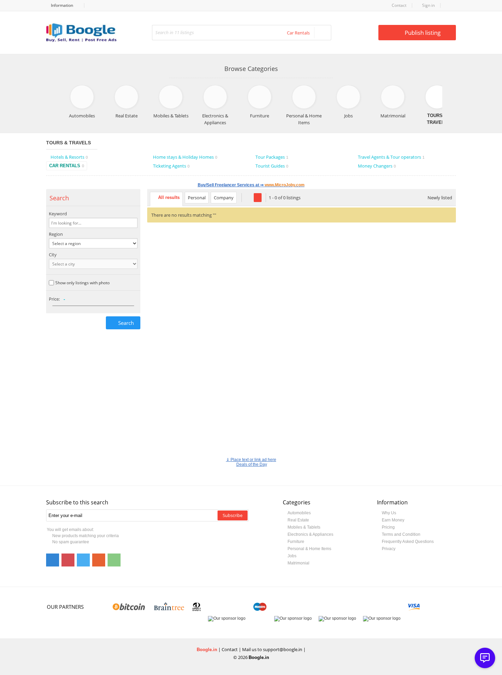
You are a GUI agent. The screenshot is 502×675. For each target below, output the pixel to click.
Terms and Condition (401, 534)
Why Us (389, 513)
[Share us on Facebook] (52, 560)
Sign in (428, 5)
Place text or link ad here (253, 459)
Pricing (388, 527)
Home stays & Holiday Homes (185, 157)
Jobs (292, 556)
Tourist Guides (271, 166)
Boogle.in (207, 649)
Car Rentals (66, 165)
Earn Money (393, 520)
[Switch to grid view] (258, 197)
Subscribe (232, 515)
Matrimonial (298, 563)
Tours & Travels (68, 142)
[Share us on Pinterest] (67, 560)
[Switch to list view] (248, 197)
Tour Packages (271, 157)
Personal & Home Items (309, 548)
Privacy (388, 548)
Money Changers (377, 166)
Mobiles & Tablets (304, 527)
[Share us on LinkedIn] (114, 560)
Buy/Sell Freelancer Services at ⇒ (251, 185)
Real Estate (298, 520)
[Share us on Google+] (98, 560)
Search (126, 322)
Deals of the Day (251, 464)
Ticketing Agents (171, 166)
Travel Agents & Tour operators (391, 157)
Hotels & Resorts (69, 157)
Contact (399, 5)
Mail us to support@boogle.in (272, 649)
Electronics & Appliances (310, 534)
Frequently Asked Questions (408, 541)
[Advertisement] (301, 284)
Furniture (296, 541)
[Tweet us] (83, 560)
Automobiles (299, 513)
